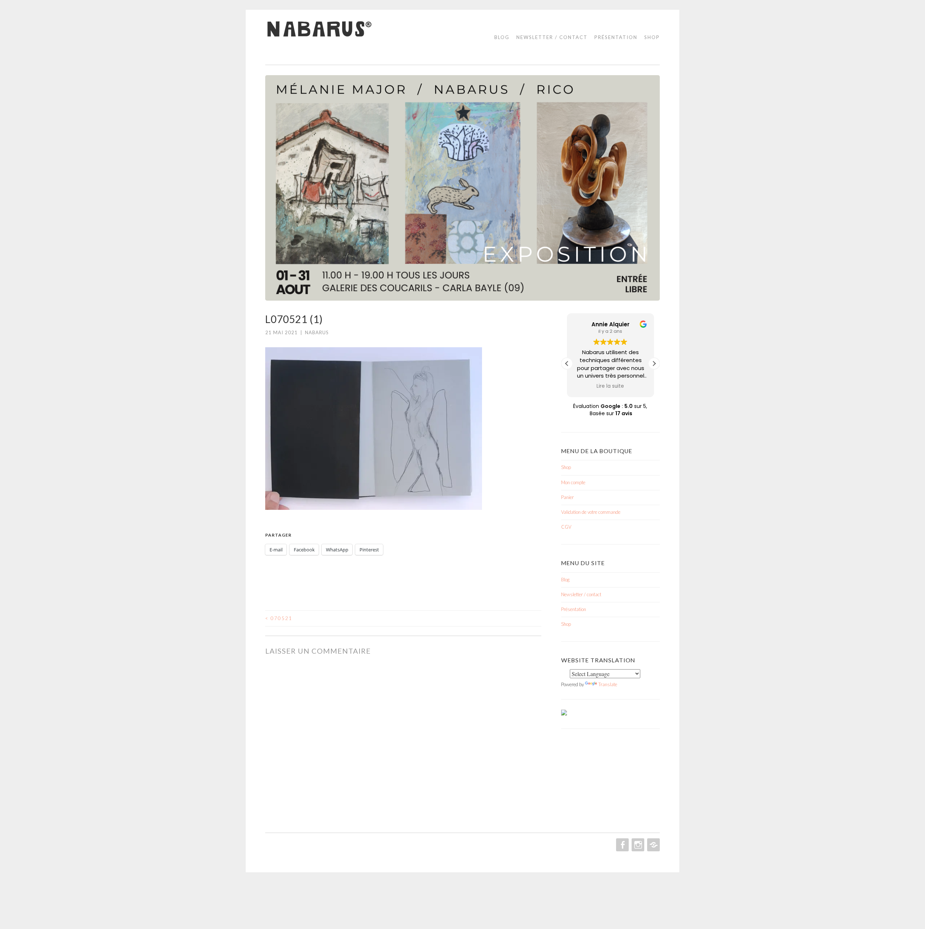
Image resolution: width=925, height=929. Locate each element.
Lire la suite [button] (610, 386)
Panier (567, 497)
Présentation (615, 37)
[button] (654, 363)
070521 (278, 618)
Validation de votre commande (590, 512)
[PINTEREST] (653, 844)
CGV (566, 527)
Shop (652, 37)
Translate (607, 684)
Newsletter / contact (552, 37)
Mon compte (573, 482)
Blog (501, 37)
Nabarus (317, 332)
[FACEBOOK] (622, 844)
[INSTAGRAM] (637, 844)
